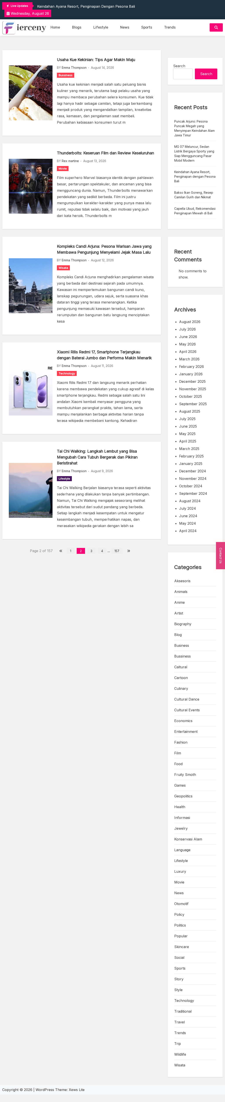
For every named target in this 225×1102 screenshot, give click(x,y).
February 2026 (191, 366)
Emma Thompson (74, 67)
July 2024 (187, 508)
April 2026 (187, 351)
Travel (179, 1022)
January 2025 (190, 463)
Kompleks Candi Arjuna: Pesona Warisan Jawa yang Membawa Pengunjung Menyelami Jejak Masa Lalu (104, 249)
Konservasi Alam (188, 839)
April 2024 (188, 531)
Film (177, 753)
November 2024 (193, 478)
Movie (63, 168)
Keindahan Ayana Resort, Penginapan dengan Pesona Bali (86, 6)
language (182, 850)
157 (116, 551)
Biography (182, 624)
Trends (170, 27)
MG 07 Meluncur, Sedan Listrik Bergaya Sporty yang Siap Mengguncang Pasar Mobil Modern (194, 153)
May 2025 (187, 434)
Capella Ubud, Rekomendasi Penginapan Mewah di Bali (195, 211)
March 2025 (189, 448)
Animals (180, 591)
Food (178, 764)
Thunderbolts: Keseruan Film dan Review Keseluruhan (105, 153)
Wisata (63, 267)
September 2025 (193, 404)
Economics (183, 721)
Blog (178, 634)
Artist (178, 613)
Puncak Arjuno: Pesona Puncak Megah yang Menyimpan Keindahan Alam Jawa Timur (194, 128)
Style (178, 990)
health (179, 807)
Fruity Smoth (185, 774)
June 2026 (188, 336)
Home (55, 27)
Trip (177, 1043)
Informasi (182, 817)
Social (179, 957)
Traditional (183, 1011)
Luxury (180, 871)
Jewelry (181, 828)
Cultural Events (187, 710)
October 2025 (190, 396)
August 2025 (189, 411)
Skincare (181, 947)
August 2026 (189, 322)
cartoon (181, 678)
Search (179, 66)
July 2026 (187, 329)
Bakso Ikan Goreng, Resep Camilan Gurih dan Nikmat (193, 195)
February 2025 (191, 456)
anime (179, 602)
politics (180, 925)
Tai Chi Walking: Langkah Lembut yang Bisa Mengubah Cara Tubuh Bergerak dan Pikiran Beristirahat (97, 457)
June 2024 (188, 516)
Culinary (181, 688)
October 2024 (190, 486)
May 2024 (187, 523)
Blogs (76, 27)
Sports (146, 27)
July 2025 (187, 419)
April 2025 (187, 441)
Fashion (180, 742)
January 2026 (191, 374)
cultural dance (186, 699)
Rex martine (70, 161)
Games (180, 785)
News (124, 27)
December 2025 (192, 381)
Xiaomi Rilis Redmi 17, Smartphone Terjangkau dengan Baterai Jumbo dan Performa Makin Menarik (104, 355)
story (178, 979)
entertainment (186, 731)
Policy (179, 914)
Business (181, 645)
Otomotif (181, 903)
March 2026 (189, 359)
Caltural (180, 667)
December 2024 (192, 471)
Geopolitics (183, 796)
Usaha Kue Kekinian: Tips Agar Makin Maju (96, 59)
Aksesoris (182, 581)
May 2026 (187, 344)
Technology (67, 373)
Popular (181, 936)
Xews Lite (77, 1090)
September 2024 (193, 493)
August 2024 (190, 501)
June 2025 (188, 426)
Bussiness (66, 75)
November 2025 (192, 389)
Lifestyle (100, 27)
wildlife (180, 1054)
